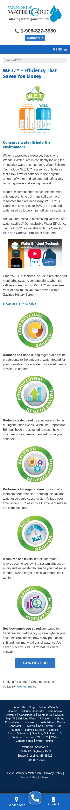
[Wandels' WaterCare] (35, 798)
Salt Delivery (45, 725)
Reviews (29, 725)
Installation (47, 722)
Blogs (32, 707)
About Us (19, 707)
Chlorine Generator (32, 710)
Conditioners (27, 714)
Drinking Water (27, 718)
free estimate (26, 686)
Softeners (23, 733)
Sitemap (44, 777)
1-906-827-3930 (37, 31)
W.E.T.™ (42, 737)
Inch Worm (30, 722)
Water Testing (44, 740)
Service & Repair (35, 729)
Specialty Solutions (43, 733)
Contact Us (35, 38)
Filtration (45, 718)
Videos (30, 737)
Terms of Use (28, 777)
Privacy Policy (53, 773)
